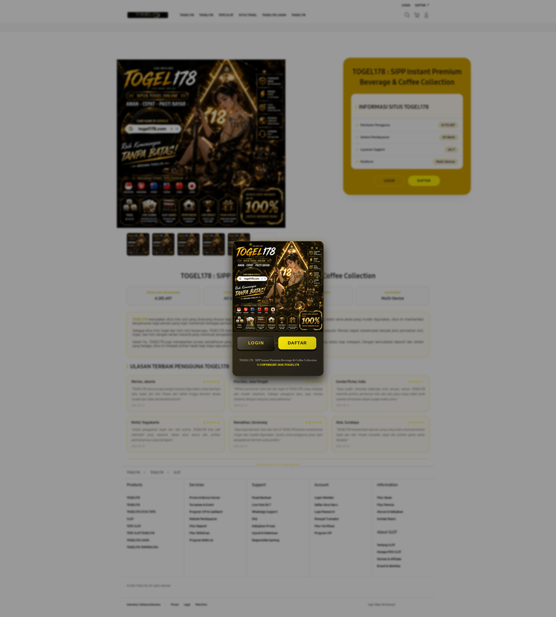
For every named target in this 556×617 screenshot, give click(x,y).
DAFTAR (297, 343)
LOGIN (256, 343)
